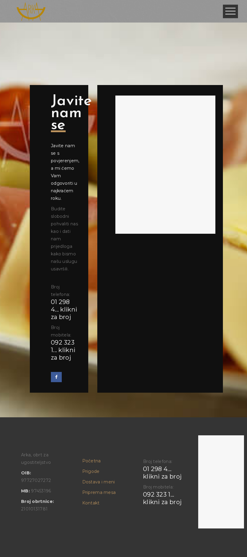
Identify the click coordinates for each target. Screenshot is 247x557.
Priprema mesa (99, 492)
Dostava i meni (98, 482)
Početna (91, 461)
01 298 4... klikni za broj (64, 309)
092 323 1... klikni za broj (63, 350)
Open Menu (230, 11)
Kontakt (91, 503)
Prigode (91, 471)
